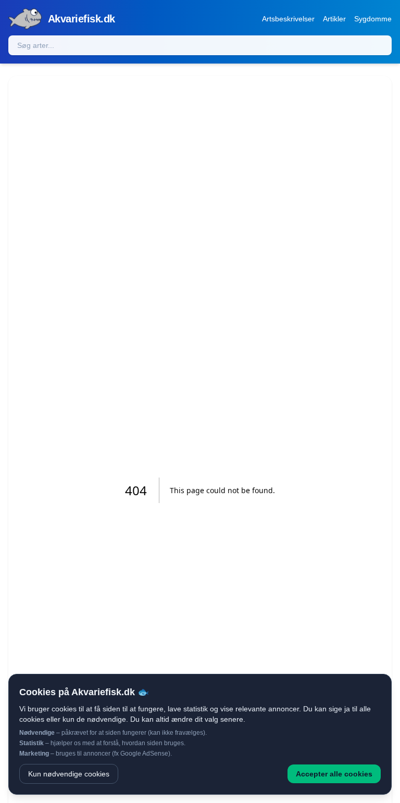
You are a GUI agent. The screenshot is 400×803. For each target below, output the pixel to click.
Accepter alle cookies (334, 774)
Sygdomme (373, 19)
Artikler (334, 19)
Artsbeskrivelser (288, 19)
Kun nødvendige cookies (68, 774)
